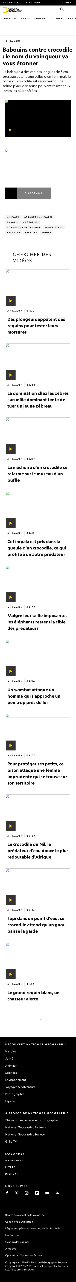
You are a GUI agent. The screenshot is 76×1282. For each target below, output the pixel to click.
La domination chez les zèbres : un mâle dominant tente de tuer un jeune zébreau (38, 399)
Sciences (57, 18)
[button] (38, 174)
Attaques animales (38, 217)
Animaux (40, 18)
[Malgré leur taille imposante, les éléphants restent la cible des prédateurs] (38, 584)
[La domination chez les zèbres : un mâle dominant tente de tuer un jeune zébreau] (38, 361)
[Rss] (59, 1194)
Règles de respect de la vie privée (25, 1214)
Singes (46, 232)
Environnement (15, 1080)
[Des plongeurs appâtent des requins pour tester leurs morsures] (38, 287)
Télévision (32, 3)
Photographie (14, 1094)
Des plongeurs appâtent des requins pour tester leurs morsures (36, 326)
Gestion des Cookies (17, 1241)
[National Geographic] (5, 10)
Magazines (11, 3)
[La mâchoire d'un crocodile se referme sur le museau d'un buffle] (38, 435)
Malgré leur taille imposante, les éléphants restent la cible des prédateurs (37, 622)
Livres (10, 1167)
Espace (10, 1101)
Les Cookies (12, 1235)
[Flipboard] (38, 1194)
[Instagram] (28, 1194)
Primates (14, 232)
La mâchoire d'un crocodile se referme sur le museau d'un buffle (37, 474)
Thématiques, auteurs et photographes (32, 1120)
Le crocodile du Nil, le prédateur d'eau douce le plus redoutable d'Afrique (38, 850)
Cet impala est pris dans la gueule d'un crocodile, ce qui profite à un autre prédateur (36, 548)
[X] (18, 1194)
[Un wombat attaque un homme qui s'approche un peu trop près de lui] (38, 658)
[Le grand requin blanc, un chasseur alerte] (38, 961)
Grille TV (11, 1141)
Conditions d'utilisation (19, 1221)
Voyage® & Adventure (20, 1087)
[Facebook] (8, 1194)
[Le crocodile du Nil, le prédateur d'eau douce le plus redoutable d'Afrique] (38, 812)
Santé (25, 18)
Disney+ (67, 3)
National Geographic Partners (25, 1127)
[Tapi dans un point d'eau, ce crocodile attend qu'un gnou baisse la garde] (38, 886)
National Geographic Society (25, 1134)
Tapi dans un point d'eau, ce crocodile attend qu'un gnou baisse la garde (36, 925)
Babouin (13, 222)
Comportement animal (24, 227)
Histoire (10, 18)
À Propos (10, 1248)
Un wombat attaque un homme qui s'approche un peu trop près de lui (33, 696)
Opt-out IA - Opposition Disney (23, 1255)
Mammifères (54, 227)
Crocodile (30, 222)
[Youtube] (48, 1194)
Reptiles (31, 232)
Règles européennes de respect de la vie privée (32, 1228)
